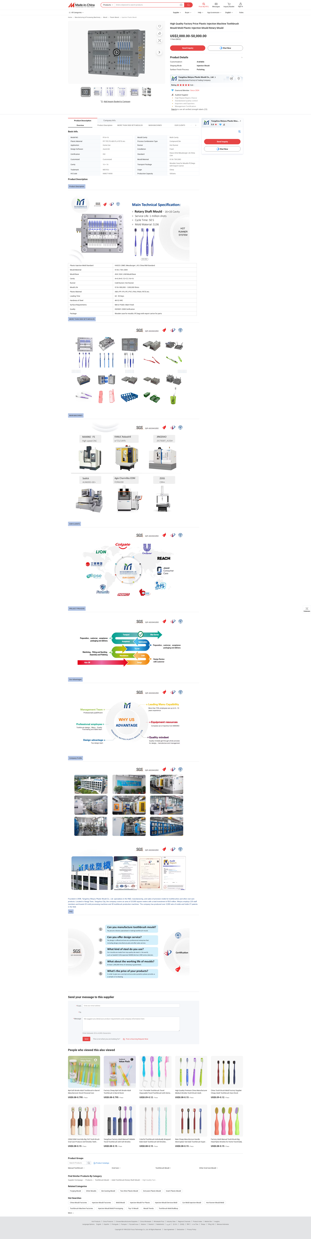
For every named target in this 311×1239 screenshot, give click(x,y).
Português (115, 1224)
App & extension (213, 12)
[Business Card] (239, 131)
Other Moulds (91, 1191)
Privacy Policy (191, 1229)
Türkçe (203, 1224)
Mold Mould (120, 1202)
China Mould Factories (78, 1202)
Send (86, 1039)
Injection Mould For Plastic (140, 1202)
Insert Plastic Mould (173, 1191)
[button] (191, 125)
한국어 (175, 1224)
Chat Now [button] (227, 48)
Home (70, 17)
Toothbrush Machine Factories (81, 1208)
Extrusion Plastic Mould (152, 1191)
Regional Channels (184, 1221)
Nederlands (160, 1224)
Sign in (240, 6)
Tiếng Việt (211, 1224)
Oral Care (115, 1168)
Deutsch (151, 1224)
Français (124, 1224)
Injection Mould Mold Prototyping (110, 1208)
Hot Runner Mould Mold (215, 1202)
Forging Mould (75, 1191)
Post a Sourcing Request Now (135, 1039)
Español (106, 1224)
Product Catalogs (102, 1163)
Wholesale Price (159, 1221)
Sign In (174, 109)
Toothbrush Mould (162, 1168)
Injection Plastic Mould (129, 17)
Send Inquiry (187, 48)
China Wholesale (145, 1221)
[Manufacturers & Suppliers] (81, 5)
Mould (105, 17)
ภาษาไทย (195, 1224)
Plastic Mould (114, 17)
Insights (217, 1221)
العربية (168, 1224)
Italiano (143, 1224)
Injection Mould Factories (101, 1202)
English (98, 1224)
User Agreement (169, 1229)
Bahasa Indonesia (223, 1224)
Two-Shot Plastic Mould (129, 1191)
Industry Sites (171, 1221)
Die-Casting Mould (108, 1191)
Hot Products (96, 1221)
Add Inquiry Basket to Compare (117, 101)
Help (199, 12)
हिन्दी (188, 1224)
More (70, 1213)
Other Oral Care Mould (207, 1168)
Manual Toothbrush (75, 1168)
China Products (108, 1221)
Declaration (180, 1229)
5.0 (212, 124)
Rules (241, 12)
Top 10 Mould (133, 1208)
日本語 (182, 1224)
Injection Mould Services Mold (166, 1202)
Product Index (197, 1221)
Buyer (187, 12)
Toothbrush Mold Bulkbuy (168, 1208)
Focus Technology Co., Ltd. (140, 1229)
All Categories (76, 12)
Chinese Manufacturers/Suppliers (127, 1221)
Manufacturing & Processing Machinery (87, 17)
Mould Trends (148, 1208)
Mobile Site (208, 1221)
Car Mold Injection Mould (191, 1202)
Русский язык (133, 1224)
